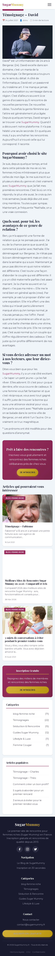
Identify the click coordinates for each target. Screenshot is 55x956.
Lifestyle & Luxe (31, 738)
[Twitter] (35, 849)
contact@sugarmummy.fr (31, 924)
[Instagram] (27, 849)
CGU (28, 952)
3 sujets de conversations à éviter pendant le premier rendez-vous (24, 639)
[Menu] (49, 4)
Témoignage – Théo (24, 777)
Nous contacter (31, 919)
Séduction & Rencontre (31, 726)
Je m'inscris (27, 472)
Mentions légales (17, 952)
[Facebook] (19, 849)
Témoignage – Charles (26, 771)
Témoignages (31, 720)
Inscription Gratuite (28, 933)
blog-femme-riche (15, 498)
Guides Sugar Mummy (31, 732)
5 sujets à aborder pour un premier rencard (28, 792)
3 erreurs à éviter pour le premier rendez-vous (27, 802)
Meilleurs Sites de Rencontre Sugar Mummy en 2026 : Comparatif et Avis (26, 582)
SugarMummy (30, 122)
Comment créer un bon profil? (31, 784)
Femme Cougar (31, 745)
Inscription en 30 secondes (31, 868)
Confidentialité (38, 952)
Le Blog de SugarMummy (31, 863)
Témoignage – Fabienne (19, 526)
